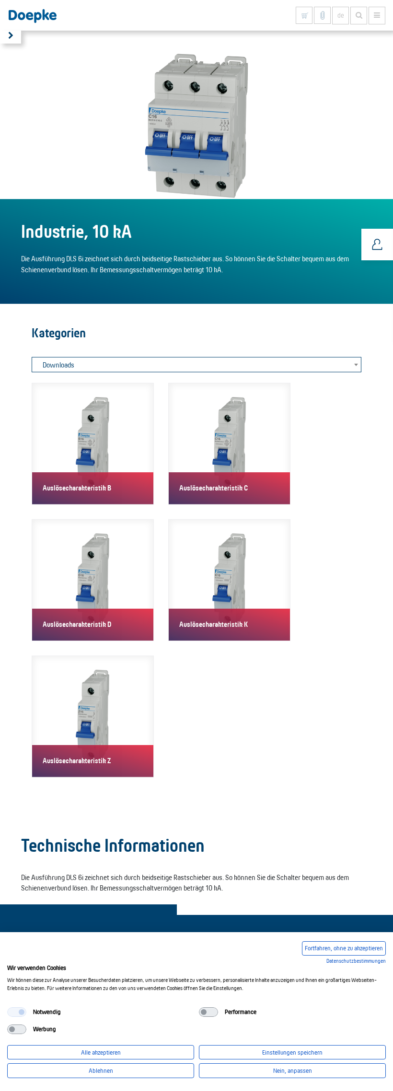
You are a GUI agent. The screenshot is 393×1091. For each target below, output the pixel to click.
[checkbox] (16, 1012)
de (340, 15)
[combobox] (196, 364)
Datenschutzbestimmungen (356, 960)
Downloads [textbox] (58, 364)
